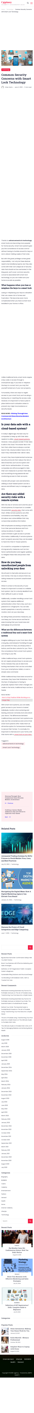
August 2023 (5, 1098)
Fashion (3, 1194)
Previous (10, 803)
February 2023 (5, 1119)
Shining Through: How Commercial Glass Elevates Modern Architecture (14, 797)
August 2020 (5, 1164)
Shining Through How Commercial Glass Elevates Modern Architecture (15, 416)
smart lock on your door (23, 734)
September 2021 (6, 1143)
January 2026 (5, 1050)
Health (3, 1201)
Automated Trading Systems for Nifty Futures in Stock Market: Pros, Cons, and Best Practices (16, 858)
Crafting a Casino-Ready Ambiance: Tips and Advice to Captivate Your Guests (15, 811)
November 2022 (6, 1129)
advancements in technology (13, 744)
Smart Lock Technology (11, 747)
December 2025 (6, 1053)
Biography (4, 1177)
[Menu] (31, 3)
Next (6, 817)
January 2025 (5, 1064)
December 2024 (6, 1067)
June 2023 (4, 1105)
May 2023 (4, 1109)
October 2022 (5, 1133)
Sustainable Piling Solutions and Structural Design (16, 974)
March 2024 (5, 1081)
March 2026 (5, 1047)
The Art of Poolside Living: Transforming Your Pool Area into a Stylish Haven (16, 1012)
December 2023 (6, 1091)
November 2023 (6, 1095)
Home (3, 1204)
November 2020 (6, 1160)
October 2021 (5, 1140)
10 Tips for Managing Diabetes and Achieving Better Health (16, 1028)
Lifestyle (4, 1211)
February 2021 (5, 1150)
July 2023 (4, 1102)
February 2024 (5, 1084)
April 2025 (4, 1060)
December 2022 (6, 1126)
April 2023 (4, 1112)
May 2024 (4, 1074)
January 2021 (5, 1153)
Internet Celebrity (7, 1208)
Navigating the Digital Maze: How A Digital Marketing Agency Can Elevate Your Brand (16, 893)
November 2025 (6, 1057)
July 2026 (4, 1043)
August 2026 (5, 1040)
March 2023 (5, 1115)
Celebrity (4, 1187)
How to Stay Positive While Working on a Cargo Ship (16, 698)
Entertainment (6, 1191)
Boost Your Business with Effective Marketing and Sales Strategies (17, 1279)
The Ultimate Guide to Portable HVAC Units (14, 1026)
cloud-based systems (22, 439)
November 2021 (6, 1136)
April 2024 (4, 1078)
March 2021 (4, 1147)
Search (30, 947)
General (3, 1197)
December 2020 (6, 1157)
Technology (6, 70)
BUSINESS (4, 1180)
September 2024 (6, 1071)
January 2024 (5, 1088)
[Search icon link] (28, 3)
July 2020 (4, 1167)
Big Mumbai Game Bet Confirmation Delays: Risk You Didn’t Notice (17, 1250)
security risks (16, 510)
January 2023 (5, 1122)
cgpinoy (6, 2)
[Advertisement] (17, 32)
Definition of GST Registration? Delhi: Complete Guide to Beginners (17, 1307)
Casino (3, 1184)
